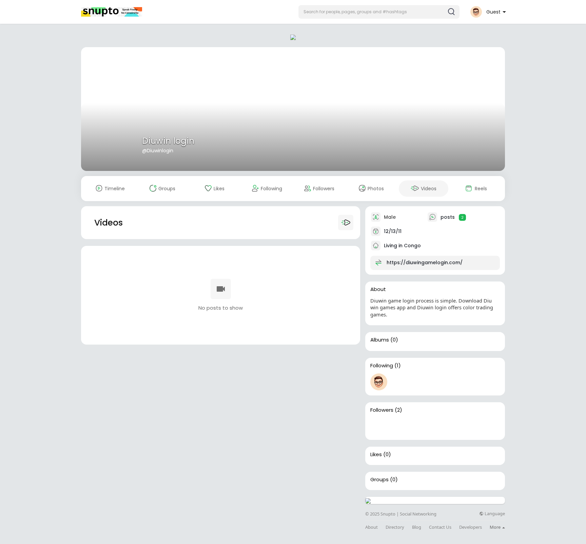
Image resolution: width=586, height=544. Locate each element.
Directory (395, 527)
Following (381, 365)
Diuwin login (168, 141)
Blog (416, 527)
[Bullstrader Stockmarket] (378, 381)
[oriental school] (378, 426)
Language (494, 513)
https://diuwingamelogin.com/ (425, 262)
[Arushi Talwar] (400, 426)
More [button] (496, 527)
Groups (379, 479)
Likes (376, 454)
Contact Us (440, 527)
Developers (470, 527)
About (371, 527)
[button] (379, 12)
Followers (381, 410)
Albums (379, 340)
